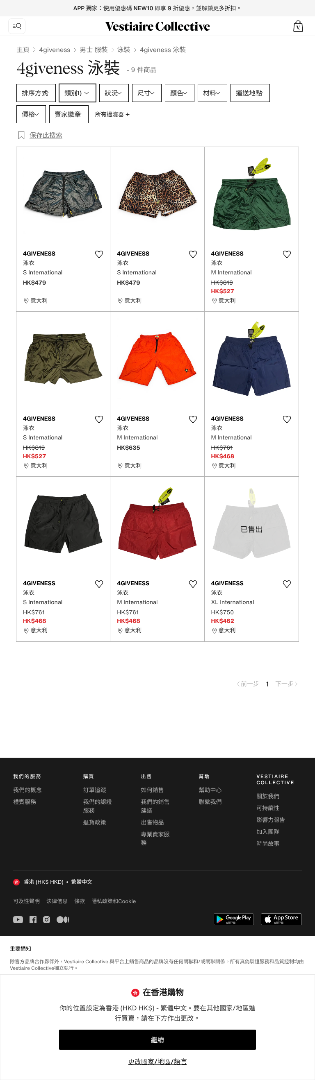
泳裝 (123, 49)
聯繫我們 (210, 802)
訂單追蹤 (94, 790)
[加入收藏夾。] (99, 254)
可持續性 (267, 808)
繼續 (157, 1040)
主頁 (23, 49)
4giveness (54, 49)
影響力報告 (270, 820)
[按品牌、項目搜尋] (16, 26)
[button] (298, 26)
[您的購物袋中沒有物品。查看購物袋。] (298, 26)
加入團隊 (267, 832)
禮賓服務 (24, 802)
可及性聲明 (26, 901)
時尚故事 (267, 844)
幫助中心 (210, 790)
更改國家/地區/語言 (157, 1061)
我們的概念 (27, 790)
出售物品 (152, 822)
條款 (79, 901)
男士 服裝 (93, 49)
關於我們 (267, 796)
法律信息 (57, 901)
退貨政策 (94, 822)
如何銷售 (152, 790)
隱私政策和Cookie (113, 901)
